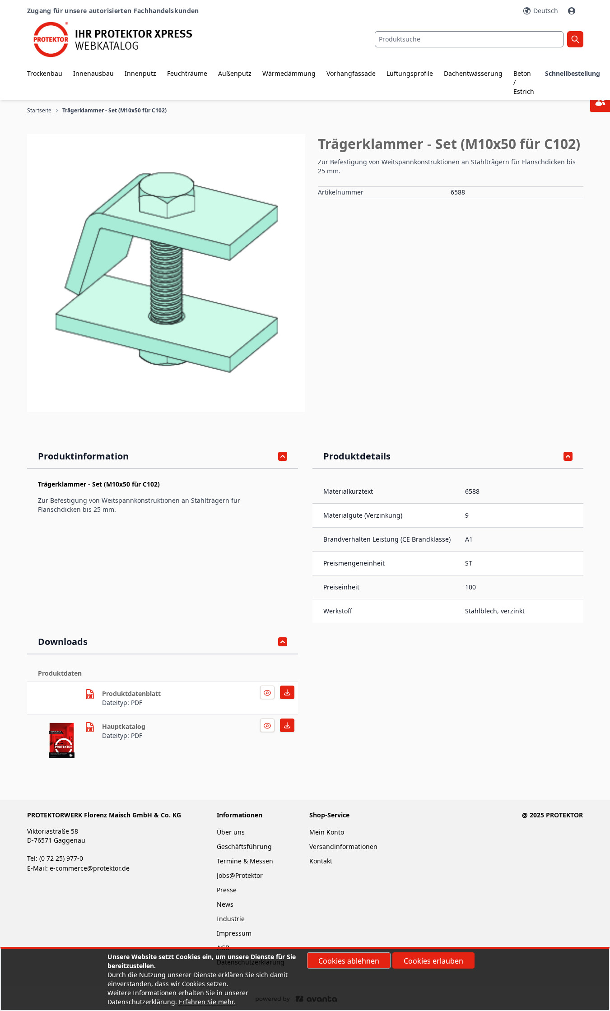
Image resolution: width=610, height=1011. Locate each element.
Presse (227, 890)
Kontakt (320, 861)
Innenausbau (93, 73)
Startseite (39, 110)
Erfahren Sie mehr (206, 1001)
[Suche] (575, 39)
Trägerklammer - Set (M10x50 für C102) (114, 110)
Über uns (232, 832)
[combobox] (469, 39)
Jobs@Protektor (240, 875)
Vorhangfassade (351, 73)
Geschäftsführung (244, 846)
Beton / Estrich (523, 82)
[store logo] (120, 39)
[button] (166, 273)
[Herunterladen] (267, 692)
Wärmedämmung (289, 73)
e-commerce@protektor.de (90, 868)
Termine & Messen (245, 861)
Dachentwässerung (473, 73)
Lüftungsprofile (409, 73)
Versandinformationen (343, 846)
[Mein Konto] (572, 10)
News (225, 904)
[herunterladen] (90, 694)
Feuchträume (187, 73)
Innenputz (140, 73)
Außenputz (234, 73)
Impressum (234, 933)
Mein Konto (326, 832)
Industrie (231, 918)
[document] (305, 979)
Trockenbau (44, 73)
